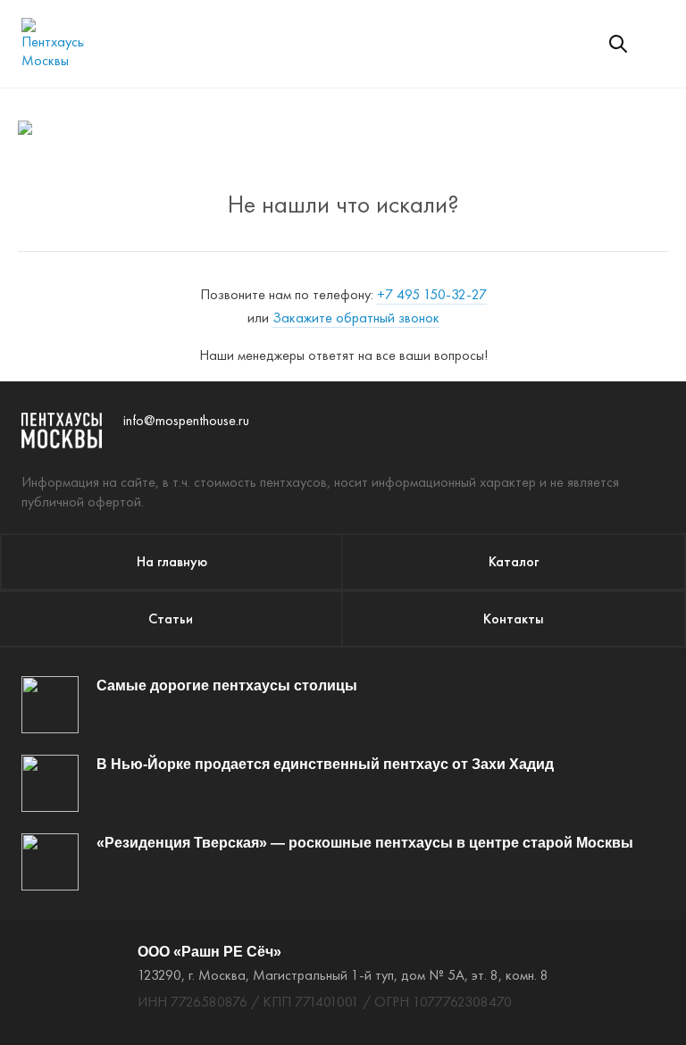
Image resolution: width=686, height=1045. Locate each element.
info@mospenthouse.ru (186, 420)
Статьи (170, 618)
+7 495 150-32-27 (432, 294)
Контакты (513, 618)
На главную (172, 561)
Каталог (514, 561)
